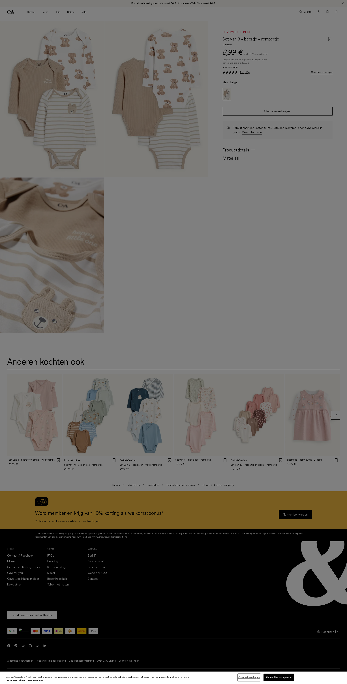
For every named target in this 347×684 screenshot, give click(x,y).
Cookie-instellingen (249, 677)
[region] (173, 678)
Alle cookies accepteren (278, 677)
